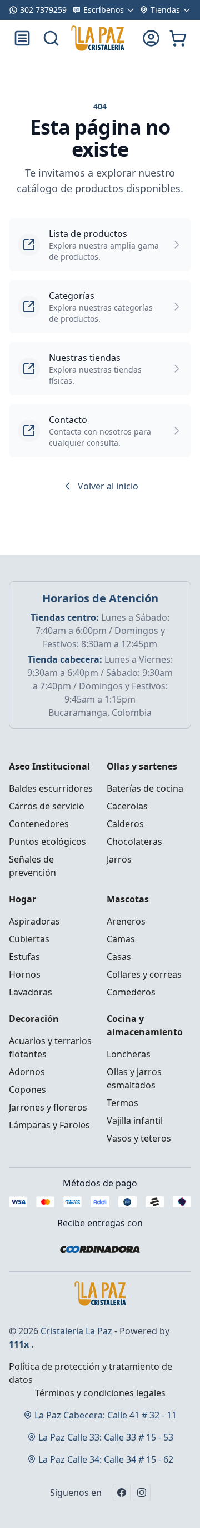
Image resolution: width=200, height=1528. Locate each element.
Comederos (131, 992)
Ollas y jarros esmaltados (134, 1078)
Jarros (119, 859)
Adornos (27, 1072)
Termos (122, 1103)
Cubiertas (29, 939)
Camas (121, 939)
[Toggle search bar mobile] (51, 38)
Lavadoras (30, 992)
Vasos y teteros (139, 1138)
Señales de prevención (32, 866)
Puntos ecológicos (47, 841)
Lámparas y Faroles (49, 1125)
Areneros (126, 921)
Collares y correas (144, 974)
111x (19, 1344)
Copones (27, 1089)
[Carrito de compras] (177, 38)
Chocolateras (134, 841)
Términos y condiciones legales (100, 1393)
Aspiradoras (34, 921)
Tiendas (165, 9)
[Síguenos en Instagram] (142, 1492)
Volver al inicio (108, 486)
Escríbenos (103, 9)
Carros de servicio (46, 806)
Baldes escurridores (51, 788)
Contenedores (39, 824)
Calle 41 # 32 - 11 (105, 1415)
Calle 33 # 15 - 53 (105, 1437)
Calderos (125, 824)
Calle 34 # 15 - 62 (105, 1459)
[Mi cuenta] (151, 38)
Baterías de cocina (145, 788)
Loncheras (129, 1054)
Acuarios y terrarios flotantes (50, 1047)
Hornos (25, 974)
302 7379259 (43, 9)
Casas (119, 957)
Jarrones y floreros (48, 1107)
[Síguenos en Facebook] (122, 1492)
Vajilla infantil (135, 1120)
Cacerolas (127, 806)
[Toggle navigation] (22, 38)
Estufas (24, 957)
